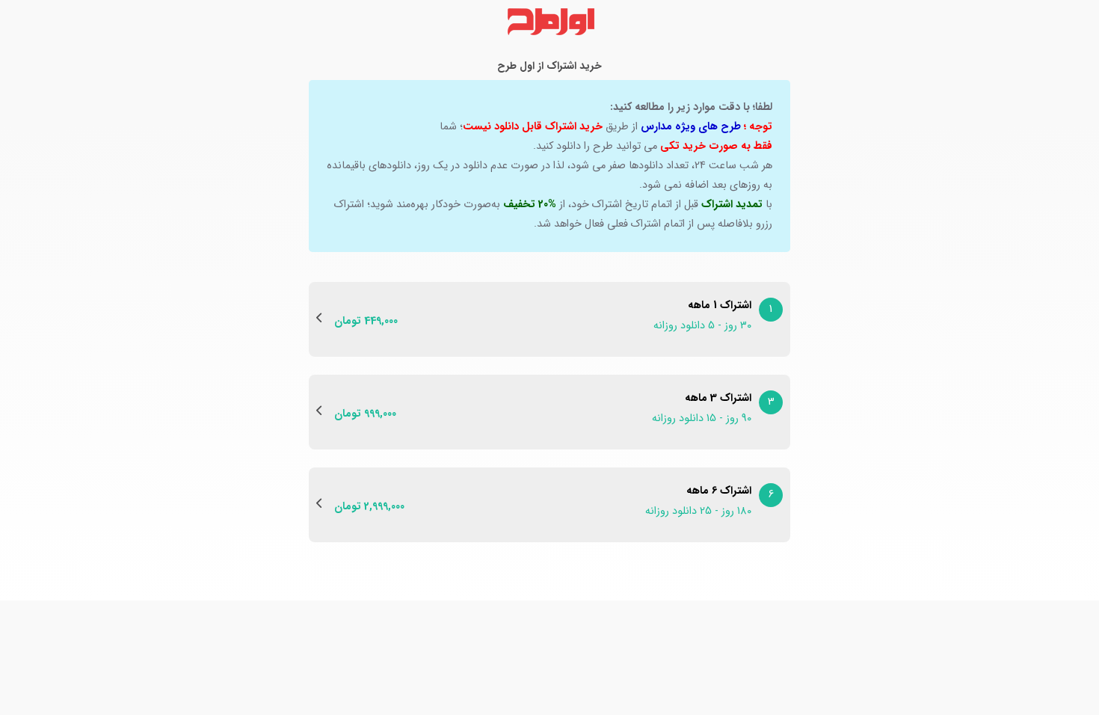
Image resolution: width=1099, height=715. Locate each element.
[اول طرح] (549, 21)
